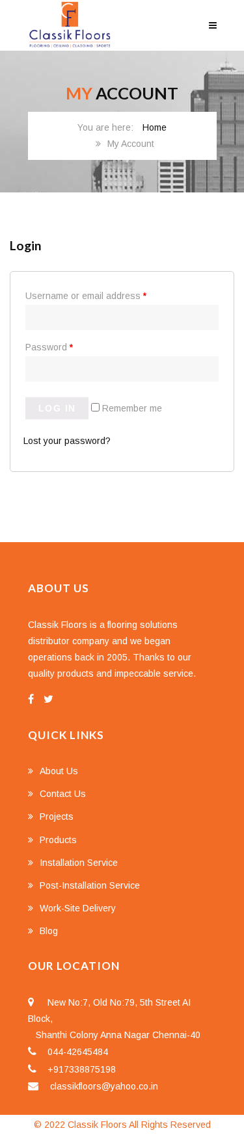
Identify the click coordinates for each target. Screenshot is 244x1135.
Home (154, 127)
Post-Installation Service (90, 885)
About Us (59, 771)
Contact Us (63, 794)
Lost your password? (67, 441)
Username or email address (85, 296)
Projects (57, 816)
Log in (56, 408)
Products (58, 840)
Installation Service (79, 862)
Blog (49, 931)
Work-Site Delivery (78, 908)
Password (49, 347)
